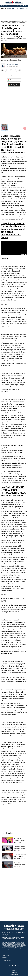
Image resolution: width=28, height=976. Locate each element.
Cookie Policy (14, 972)
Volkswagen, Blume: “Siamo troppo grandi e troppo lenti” (20, 848)
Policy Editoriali (5, 955)
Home (2, 21)
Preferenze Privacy (14, 974)
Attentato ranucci (19, 8)
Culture (7, 21)
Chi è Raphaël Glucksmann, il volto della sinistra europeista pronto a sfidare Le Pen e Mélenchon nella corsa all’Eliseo (20, 840)
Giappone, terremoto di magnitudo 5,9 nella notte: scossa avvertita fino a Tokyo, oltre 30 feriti (20, 856)
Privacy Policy (14, 970)
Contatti (4, 953)
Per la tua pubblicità (6, 960)
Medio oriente (10, 8)
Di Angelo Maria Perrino (12, 64)
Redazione (4, 957)
